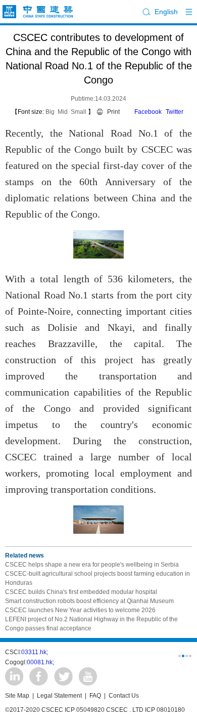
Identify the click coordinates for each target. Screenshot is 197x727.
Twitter (174, 111)
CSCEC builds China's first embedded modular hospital (81, 591)
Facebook (148, 111)
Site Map (17, 695)
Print (113, 111)
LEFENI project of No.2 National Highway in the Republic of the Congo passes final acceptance (91, 624)
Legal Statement (59, 695)
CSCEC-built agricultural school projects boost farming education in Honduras (97, 578)
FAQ (95, 695)
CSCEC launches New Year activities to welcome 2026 (80, 610)
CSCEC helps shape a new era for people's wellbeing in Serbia (92, 564)
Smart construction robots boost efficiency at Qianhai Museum (89, 601)
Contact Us (124, 695)
